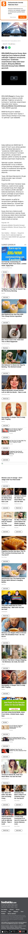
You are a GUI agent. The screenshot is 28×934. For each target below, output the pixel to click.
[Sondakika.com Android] (14, 931)
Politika (3, 913)
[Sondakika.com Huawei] (23, 931)
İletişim (12, 907)
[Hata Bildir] (22, 928)
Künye (16, 907)
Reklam (8, 907)
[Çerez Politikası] (10, 927)
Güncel (11, 909)
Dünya (17, 909)
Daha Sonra (13, 17)
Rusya (11, 96)
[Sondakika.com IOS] (5, 931)
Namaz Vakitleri (12, 913)
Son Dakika (4, 909)
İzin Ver (22, 17)
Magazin (16, 911)
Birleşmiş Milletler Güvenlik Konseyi (14, 106)
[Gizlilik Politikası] (14, 925)
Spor (9, 911)
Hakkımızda (3, 907)
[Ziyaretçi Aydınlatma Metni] (13, 928)
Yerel (22, 911)
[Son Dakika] (14, 902)
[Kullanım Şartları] (5, 925)
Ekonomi (3, 911)
